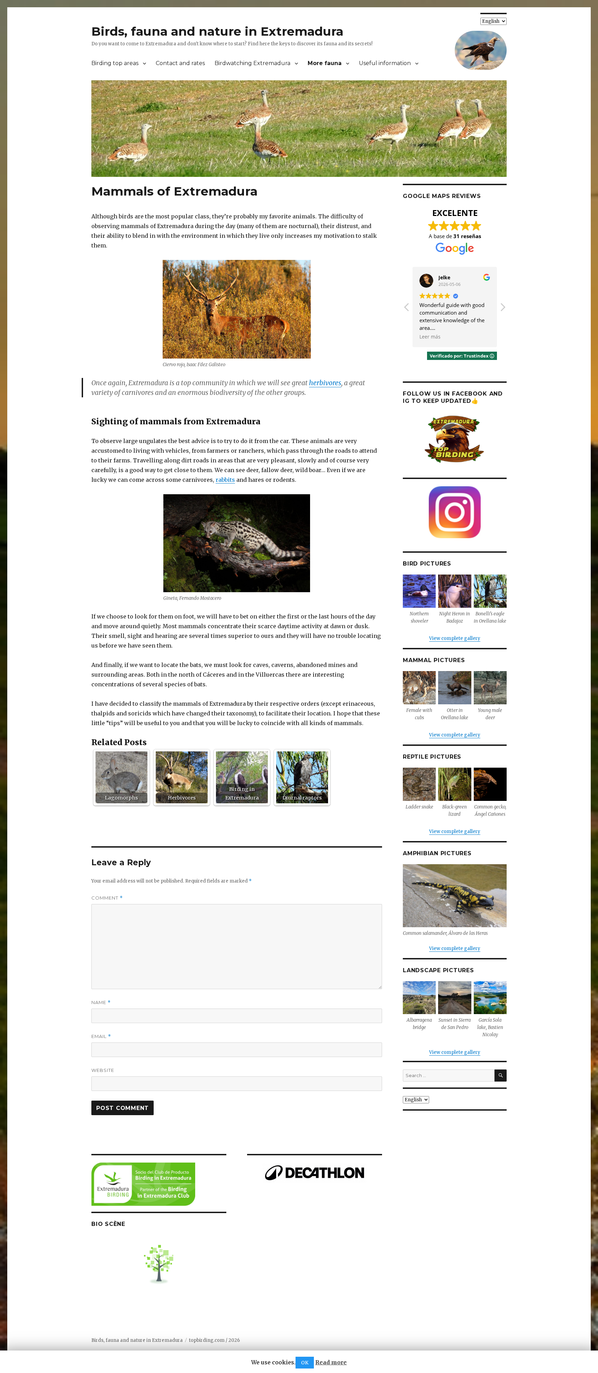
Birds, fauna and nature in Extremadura (217, 31)
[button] (502, 309)
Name (101, 1002)
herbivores (325, 383)
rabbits (225, 479)
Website (102, 1070)
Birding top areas (114, 63)
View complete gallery (454, 638)
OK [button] (304, 1363)
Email (101, 1036)
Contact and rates (180, 63)
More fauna (325, 63)
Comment (107, 898)
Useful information (385, 63)
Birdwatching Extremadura (252, 63)
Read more (331, 1362)
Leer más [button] (430, 337)
